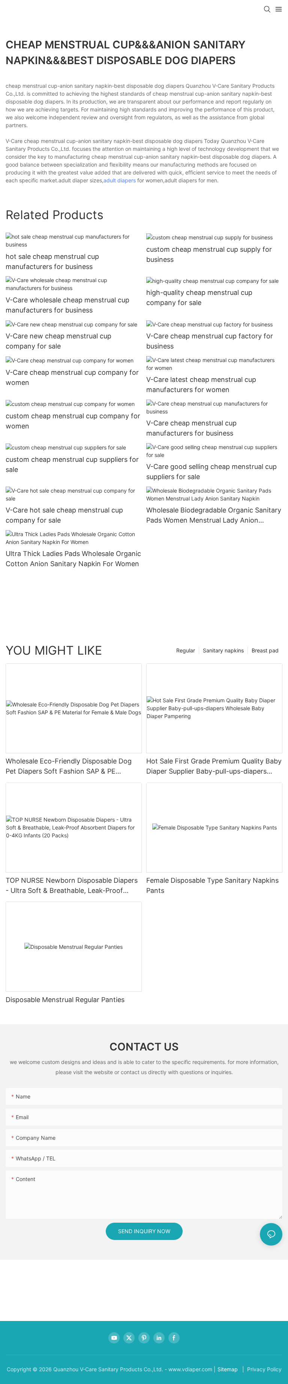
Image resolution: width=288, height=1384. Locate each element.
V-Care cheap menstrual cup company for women (72, 377)
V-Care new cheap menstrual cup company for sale (58, 341)
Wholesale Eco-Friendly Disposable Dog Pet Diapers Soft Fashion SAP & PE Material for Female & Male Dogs (69, 766)
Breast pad (265, 650)
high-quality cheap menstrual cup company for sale (199, 298)
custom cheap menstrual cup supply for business (209, 254)
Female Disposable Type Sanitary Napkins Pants (212, 885)
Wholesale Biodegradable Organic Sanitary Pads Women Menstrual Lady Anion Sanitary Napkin (213, 515)
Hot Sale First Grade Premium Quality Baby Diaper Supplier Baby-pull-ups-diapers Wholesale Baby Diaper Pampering (214, 766)
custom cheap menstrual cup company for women (73, 421)
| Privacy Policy (261, 1369)
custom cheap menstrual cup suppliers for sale (72, 464)
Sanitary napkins (223, 650)
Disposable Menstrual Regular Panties (65, 1000)
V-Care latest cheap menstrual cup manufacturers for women (201, 385)
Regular (185, 650)
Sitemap (228, 1369)
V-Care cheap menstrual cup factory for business (209, 341)
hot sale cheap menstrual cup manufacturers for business (52, 261)
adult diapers (120, 180)
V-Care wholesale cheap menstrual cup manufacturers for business (67, 305)
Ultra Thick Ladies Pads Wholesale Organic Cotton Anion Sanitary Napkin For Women (73, 559)
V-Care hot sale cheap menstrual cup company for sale (64, 515)
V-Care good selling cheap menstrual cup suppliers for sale (211, 472)
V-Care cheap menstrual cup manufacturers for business (191, 428)
